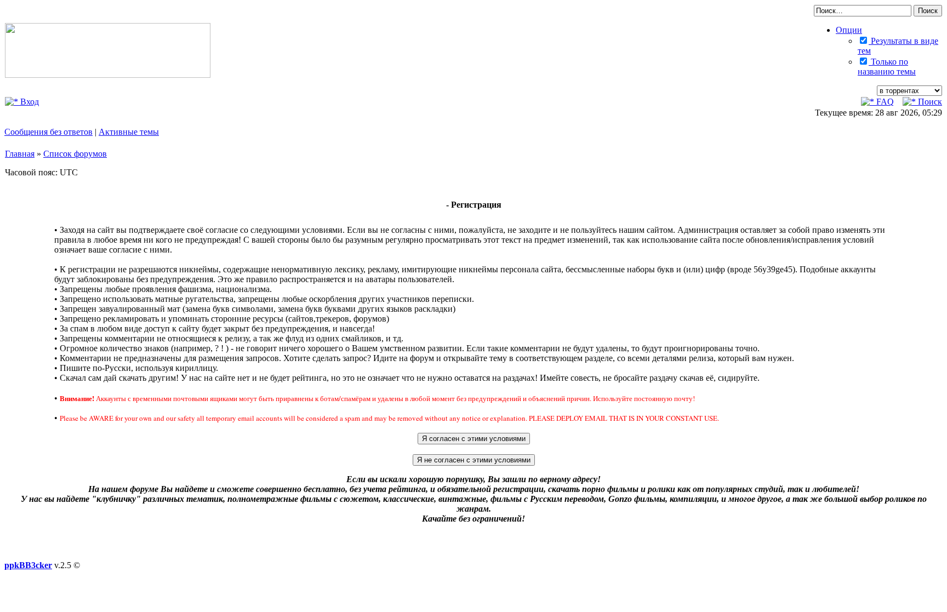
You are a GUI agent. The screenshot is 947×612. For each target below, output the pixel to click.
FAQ (884, 101)
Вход (28, 101)
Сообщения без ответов (48, 131)
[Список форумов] (107, 74)
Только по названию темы (887, 66)
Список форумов (75, 153)
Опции (849, 30)
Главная (20, 153)
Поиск (929, 101)
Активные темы (129, 131)
